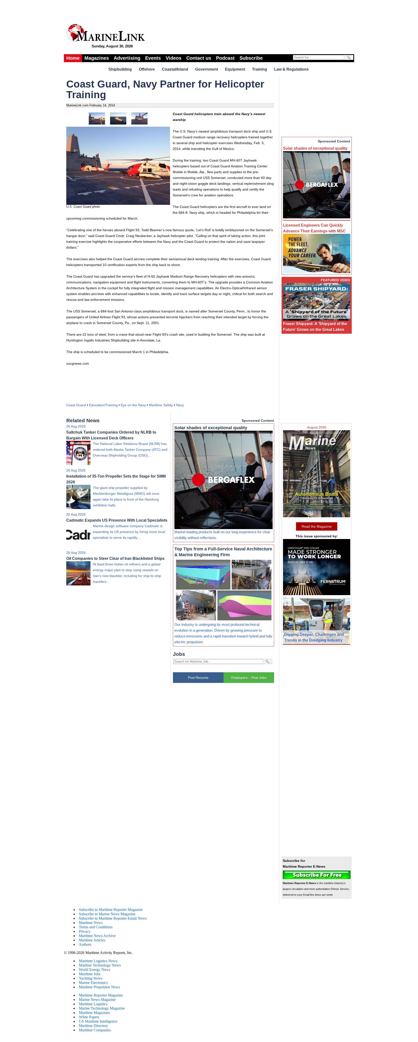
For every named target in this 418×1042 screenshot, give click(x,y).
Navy (180, 405)
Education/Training (103, 405)
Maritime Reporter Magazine (101, 995)
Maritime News (91, 923)
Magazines (96, 58)
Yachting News (90, 978)
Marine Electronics (93, 983)
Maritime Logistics (93, 1004)
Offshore (147, 69)
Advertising (127, 58)
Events (153, 58)
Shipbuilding (120, 69)
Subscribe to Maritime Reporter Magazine (111, 910)
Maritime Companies (95, 1030)
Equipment (235, 69)
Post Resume (198, 678)
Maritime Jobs (89, 974)
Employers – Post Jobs (248, 678)
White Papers (89, 1017)
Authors (85, 944)
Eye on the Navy (133, 405)
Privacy (84, 931)
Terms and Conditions (95, 927)
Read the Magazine (317, 526)
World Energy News (94, 970)
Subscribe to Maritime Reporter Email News (113, 918)
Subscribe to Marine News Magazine (107, 914)
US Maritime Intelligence (98, 1021)
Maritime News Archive (97, 936)
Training (259, 69)
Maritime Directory (93, 1026)
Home (73, 58)
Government (206, 69)
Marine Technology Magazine (102, 1008)
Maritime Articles (92, 940)
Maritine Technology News (100, 965)
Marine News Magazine (97, 1000)
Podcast (225, 58)
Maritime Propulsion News (99, 987)
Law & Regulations (291, 69)
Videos (173, 58)
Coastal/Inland (175, 69)
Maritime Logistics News (98, 961)
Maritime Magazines (94, 1013)
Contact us (198, 58)
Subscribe (251, 58)
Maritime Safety (161, 405)
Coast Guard (76, 405)
